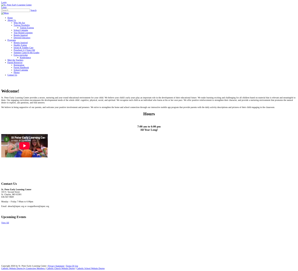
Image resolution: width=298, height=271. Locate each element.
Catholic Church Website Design (60, 268)
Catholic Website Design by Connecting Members (23, 268)
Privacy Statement (56, 266)
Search (33, 10)
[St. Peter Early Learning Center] (16, 5)
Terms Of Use (72, 266)
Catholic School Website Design (91, 268)
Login (4, 2)
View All (5, 223)
